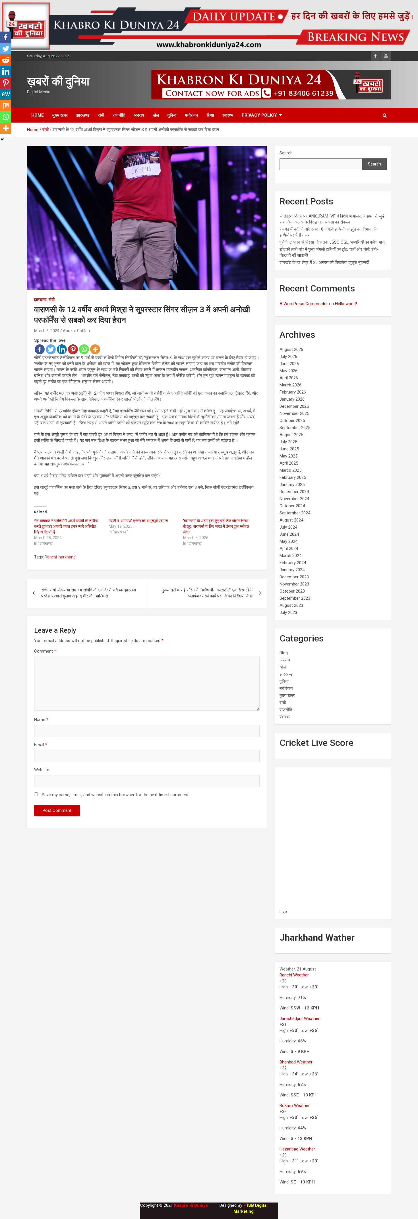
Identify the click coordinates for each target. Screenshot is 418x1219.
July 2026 (288, 356)
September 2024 (295, 513)
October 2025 (292, 420)
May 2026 (288, 370)
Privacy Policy (259, 115)
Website (41, 769)
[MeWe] (5, 94)
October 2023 (292, 591)
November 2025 (294, 413)
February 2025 (293, 477)
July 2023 (288, 612)
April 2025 (289, 463)
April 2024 (289, 548)
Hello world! (346, 303)
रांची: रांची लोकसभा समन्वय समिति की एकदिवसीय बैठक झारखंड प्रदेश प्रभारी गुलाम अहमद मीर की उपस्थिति (88, 593)
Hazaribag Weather (297, 1149)
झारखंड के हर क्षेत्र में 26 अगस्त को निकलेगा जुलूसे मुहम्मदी (324, 262)
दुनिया (171, 115)
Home (37, 115)
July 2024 (288, 527)
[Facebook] (40, 349)
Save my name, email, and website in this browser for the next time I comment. (115, 794)
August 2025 (291, 434)
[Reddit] (5, 60)
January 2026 (292, 399)
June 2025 (289, 449)
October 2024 (292, 505)
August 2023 (291, 605)
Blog (284, 652)
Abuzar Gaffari (76, 330)
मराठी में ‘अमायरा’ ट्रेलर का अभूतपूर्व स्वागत (138, 520)
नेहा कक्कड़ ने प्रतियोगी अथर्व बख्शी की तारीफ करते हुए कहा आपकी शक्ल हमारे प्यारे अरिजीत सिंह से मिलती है (66, 526)
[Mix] (5, 105)
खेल (156, 115)
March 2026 (290, 385)
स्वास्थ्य (227, 115)
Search (286, 153)
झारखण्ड (82, 115)
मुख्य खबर (60, 115)
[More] (95, 349)
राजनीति (119, 115)
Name (41, 719)
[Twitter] (51, 349)
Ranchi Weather (294, 975)
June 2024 (289, 534)
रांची (101, 115)
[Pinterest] (73, 349)
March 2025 (290, 470)
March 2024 (290, 555)
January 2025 (292, 484)
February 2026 (293, 392)
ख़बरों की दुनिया (58, 81)
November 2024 (294, 498)
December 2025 (294, 406)
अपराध (139, 115)
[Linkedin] (62, 349)
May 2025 (288, 456)
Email (40, 744)
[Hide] (2, 139)
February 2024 (293, 562)
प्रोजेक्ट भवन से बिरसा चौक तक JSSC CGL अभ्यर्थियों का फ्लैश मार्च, (332, 242)
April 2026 (289, 377)
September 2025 (295, 427)
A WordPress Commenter (304, 303)
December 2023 (294, 577)
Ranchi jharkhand (60, 557)
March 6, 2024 (46, 330)
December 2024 (294, 491)
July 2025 (288, 441)
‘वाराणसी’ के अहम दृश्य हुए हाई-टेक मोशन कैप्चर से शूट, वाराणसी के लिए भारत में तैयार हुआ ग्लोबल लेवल (216, 526)
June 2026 (289, 363)
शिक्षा (210, 115)
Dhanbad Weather (296, 1062)
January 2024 (292, 569)
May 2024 (288, 541)
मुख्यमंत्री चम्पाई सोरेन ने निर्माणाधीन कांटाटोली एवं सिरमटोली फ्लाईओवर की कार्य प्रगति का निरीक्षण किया (207, 593)
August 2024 (291, 520)
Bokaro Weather (295, 1105)
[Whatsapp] (84, 349)
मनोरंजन (191, 115)
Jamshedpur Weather (300, 1018)
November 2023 (294, 584)
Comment (45, 651)
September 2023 (295, 598)
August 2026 (291, 349)
